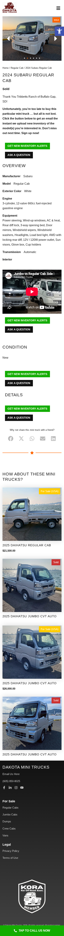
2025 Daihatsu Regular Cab (26, 545)
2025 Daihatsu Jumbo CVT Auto (29, 616)
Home (5, 68)
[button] (59, 31)
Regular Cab (17, 68)
